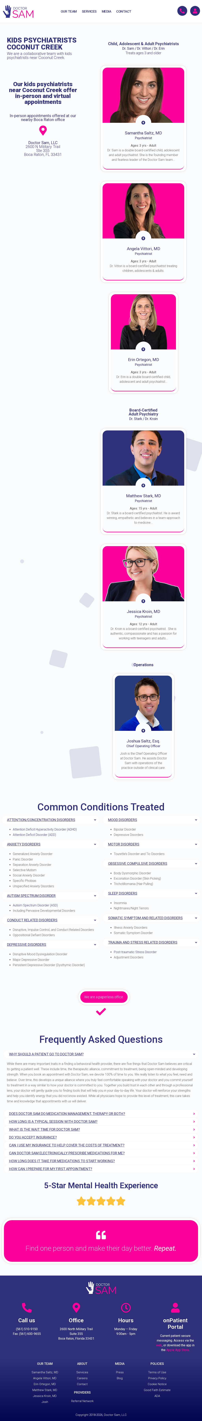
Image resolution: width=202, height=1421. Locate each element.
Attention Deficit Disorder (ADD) (34, 835)
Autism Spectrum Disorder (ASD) (35, 905)
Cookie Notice (157, 1384)
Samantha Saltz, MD (45, 1372)
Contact (82, 1384)
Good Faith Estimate (157, 1390)
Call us (26, 1320)
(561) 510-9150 (27, 1329)
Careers (82, 1378)
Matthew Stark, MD (44, 1390)
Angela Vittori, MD (44, 1378)
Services (82, 1372)
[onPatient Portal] (175, 1308)
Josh (45, 1402)
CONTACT (123, 11)
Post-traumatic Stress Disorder (135, 952)
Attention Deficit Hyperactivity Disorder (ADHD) (45, 829)
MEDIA (106, 11)
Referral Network (82, 1401)
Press (120, 1372)
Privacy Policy (157, 1378)
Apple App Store (177, 1350)
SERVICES (89, 11)
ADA (157, 1396)
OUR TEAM (69, 11)
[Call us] (27, 1308)
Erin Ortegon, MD (45, 1384)
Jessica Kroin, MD (45, 1396)
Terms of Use (157, 1372)
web (159, 1345)
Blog (120, 1378)
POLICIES (157, 1364)
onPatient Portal (175, 1323)
